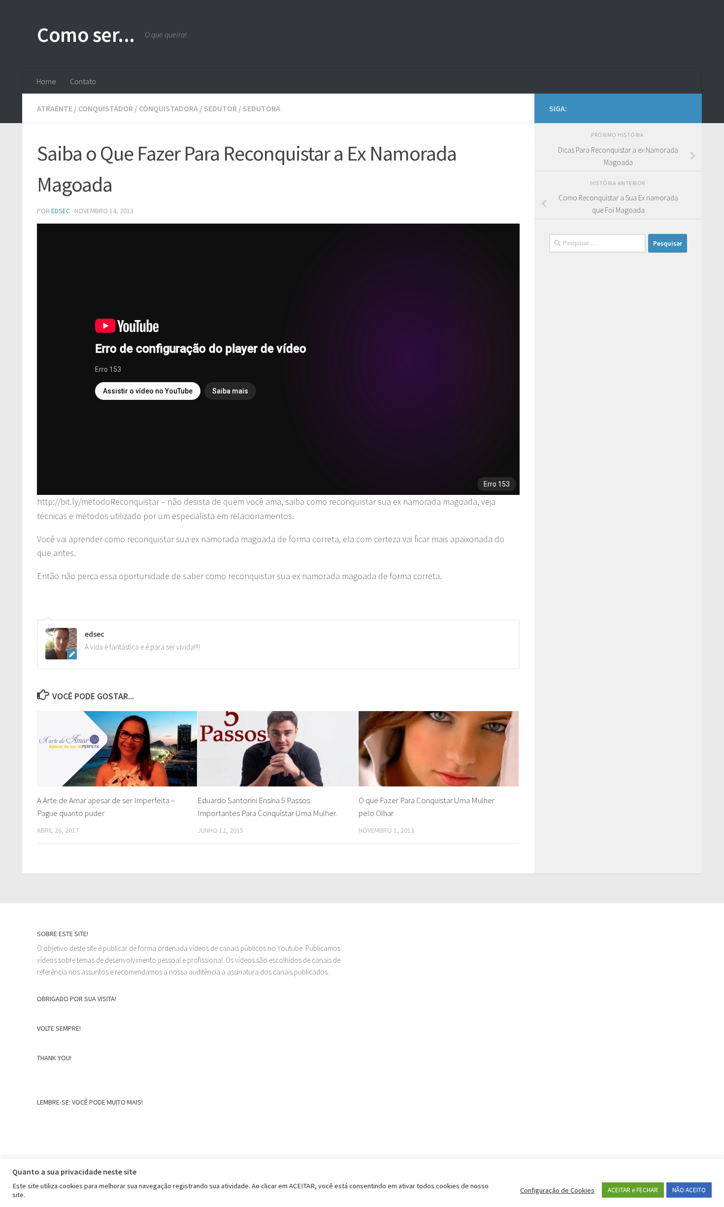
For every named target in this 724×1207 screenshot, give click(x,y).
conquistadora (168, 108)
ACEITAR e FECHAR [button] (633, 1190)
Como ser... (86, 34)
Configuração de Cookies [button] (557, 1190)
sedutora (261, 108)
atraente (54, 108)
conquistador (105, 108)
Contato (83, 81)
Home (46, 81)
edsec (60, 210)
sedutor (220, 108)
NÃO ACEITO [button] (689, 1190)
